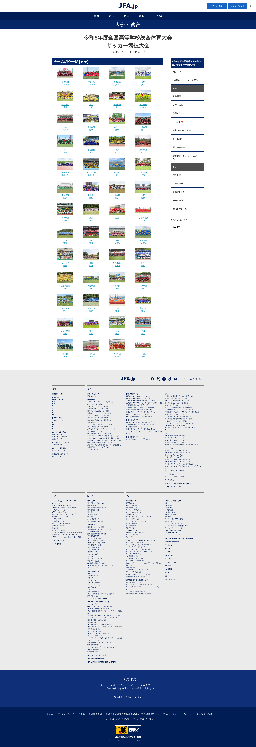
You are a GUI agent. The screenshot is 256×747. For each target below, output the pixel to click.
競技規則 (90, 516)
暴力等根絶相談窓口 (94, 649)
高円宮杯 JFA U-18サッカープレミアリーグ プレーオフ (144, 403)
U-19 (53, 406)
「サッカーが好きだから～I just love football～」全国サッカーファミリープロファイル (68, 533)
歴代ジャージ (56, 456)
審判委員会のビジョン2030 (96, 503)
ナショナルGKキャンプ (133, 512)
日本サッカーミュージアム (174, 487)
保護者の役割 (91, 622)
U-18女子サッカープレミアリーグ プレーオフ (180, 409)
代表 (97, 16)
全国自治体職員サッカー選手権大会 (99, 420)
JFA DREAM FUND (171, 532)
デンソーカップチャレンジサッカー (99, 433)
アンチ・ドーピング (94, 585)
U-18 (53, 408)
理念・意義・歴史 (93, 547)
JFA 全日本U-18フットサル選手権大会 (177, 459)
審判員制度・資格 (93, 510)
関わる (143, 16)
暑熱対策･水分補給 (93, 575)
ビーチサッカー (57, 444)
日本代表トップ (57, 394)
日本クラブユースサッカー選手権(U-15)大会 (140, 429)
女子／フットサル (58, 439)
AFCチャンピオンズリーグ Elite (97, 406)
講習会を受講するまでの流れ (97, 534)
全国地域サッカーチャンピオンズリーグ (100, 413)
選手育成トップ (131, 501)
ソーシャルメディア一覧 (192, 379)
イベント (177, 121)
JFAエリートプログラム (134, 510)
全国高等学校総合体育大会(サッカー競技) (140, 407)
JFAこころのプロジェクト (134, 554)
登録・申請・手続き (171, 514)
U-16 (53, 412)
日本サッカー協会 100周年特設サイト (177, 526)
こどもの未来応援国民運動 (134, 558)
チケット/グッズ (237, 6)
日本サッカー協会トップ (173, 501)
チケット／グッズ (170, 562)
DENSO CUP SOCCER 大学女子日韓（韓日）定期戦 (104, 440)
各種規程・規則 (170, 512)
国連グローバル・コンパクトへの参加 (138, 574)
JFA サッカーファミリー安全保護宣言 (99, 606)
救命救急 (90, 578)
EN (251, 6)
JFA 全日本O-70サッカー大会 (175, 442)
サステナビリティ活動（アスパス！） (177, 523)
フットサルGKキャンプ (133, 519)
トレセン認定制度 (132, 505)
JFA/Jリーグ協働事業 (133, 534)
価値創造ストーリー (171, 521)
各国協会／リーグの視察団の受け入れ (138, 593)
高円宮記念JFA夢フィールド (135, 532)
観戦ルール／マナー (182, 130)
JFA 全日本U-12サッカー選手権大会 (138, 439)
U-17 (53, 410)
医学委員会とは (92, 596)
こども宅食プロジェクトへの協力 (137, 569)
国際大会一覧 (91, 396)
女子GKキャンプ (131, 514)
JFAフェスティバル (58, 530)
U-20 (53, 422)
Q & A (167, 573)
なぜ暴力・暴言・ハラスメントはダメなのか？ (102, 617)
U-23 (53, 401)
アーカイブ (107, 719)
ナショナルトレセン (132, 507)
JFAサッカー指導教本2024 (96, 543)
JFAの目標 (168, 507)
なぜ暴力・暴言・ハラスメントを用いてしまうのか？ (105, 615)
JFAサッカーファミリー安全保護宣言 (138, 549)
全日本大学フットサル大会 (174, 457)
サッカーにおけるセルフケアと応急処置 (100, 594)
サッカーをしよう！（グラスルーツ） (64, 501)
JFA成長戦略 (169, 510)
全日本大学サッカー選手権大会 (97, 427)
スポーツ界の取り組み (94, 631)
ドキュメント (169, 555)
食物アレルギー (92, 587)
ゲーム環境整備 (131, 526)
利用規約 (82, 714)
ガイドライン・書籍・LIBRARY (97, 598)
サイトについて (49, 714)
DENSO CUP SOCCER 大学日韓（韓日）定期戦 (103, 436)
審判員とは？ (91, 505)
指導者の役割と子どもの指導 (97, 620)
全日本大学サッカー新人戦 (96, 431)
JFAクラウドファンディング (96, 655)
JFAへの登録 (217, 6)
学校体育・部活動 (58, 525)
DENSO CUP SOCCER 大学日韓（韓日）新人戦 (103, 438)
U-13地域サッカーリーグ (134, 427)
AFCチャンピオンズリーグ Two (97, 408)
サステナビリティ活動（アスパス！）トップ (140, 540)
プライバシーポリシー (171, 714)
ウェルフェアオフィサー (95, 636)
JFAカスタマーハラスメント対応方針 (198, 714)
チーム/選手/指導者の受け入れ (136, 591)
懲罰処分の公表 (92, 651)
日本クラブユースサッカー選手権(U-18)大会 (140, 412)
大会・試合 (128, 24)
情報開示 (168, 516)
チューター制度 (92, 554)
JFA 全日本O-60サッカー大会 (175, 440)
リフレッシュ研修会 (94, 538)
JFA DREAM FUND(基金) (95, 658)
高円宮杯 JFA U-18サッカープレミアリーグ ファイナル (144, 396)
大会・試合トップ (93, 394)
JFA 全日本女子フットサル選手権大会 (177, 452)
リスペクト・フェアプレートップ (98, 602)
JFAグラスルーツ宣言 (59, 503)
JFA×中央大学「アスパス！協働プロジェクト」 (141, 551)
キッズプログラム (58, 521)
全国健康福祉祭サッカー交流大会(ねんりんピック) (181, 444)
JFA (127, 496)
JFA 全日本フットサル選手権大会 (176, 450)
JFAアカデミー (131, 528)
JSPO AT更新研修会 (94, 582)
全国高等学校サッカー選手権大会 (137, 405)
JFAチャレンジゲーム (59, 512)
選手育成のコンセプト (133, 503)
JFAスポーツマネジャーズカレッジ (137, 560)
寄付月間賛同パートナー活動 (135, 576)
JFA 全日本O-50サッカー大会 (175, 438)
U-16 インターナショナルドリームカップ (139, 416)
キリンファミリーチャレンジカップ (64, 514)
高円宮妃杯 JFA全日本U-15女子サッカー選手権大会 (182, 412)
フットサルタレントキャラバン (136, 521)
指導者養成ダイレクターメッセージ (99, 529)
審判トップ (91, 501)
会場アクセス (179, 113)
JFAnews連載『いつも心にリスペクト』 (100, 624)
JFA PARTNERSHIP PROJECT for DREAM (101, 662)
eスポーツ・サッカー (59, 450)
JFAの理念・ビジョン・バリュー (128, 697)
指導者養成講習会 (93, 536)
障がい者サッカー (58, 528)
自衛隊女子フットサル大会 (174, 455)
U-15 (53, 414)
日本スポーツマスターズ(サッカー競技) (100, 424)
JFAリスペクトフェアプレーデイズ (99, 633)
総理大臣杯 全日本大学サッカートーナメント (102, 429)
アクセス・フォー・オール (173, 528)
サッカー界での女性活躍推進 (135, 547)
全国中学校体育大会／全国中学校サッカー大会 (141, 424)
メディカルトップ (93, 571)
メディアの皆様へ (123, 719)
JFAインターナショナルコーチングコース (101, 565)
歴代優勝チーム (180, 147)
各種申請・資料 (92, 552)
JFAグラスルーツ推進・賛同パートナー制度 (66, 537)
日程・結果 (178, 104)
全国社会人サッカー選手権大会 (97, 417)
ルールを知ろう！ (171, 480)
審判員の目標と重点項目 (95, 521)
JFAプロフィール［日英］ (173, 534)
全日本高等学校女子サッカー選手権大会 (178, 416)
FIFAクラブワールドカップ (96, 449)
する (127, 16)
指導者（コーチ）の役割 (95, 527)
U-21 (53, 404)
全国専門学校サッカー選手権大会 (98, 447)
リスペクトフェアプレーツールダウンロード (102, 647)
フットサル (168, 548)
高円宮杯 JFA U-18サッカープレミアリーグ (140, 398)
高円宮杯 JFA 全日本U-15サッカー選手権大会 (141, 422)
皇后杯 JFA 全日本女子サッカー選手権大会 (179, 396)
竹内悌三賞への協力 (132, 556)
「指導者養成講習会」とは (96, 531)
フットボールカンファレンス (97, 540)
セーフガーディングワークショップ (99, 642)
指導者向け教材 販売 (94, 545)
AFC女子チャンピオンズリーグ (175, 425)
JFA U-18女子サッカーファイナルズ (177, 405)
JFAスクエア (56, 519)
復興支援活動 (130, 567)
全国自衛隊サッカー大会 (95, 422)
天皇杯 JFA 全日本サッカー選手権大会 (100, 402)
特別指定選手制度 (132, 523)
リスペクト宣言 (92, 604)
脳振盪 (89, 573)
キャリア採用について (142, 719)
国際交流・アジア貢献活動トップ (137, 580)
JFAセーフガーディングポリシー (98, 608)
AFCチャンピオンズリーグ (96, 404)
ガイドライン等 (92, 567)
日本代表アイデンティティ (61, 454)
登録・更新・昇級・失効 (95, 549)
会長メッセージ (170, 503)
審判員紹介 (91, 512)
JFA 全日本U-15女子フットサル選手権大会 (179, 464)
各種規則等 (168, 569)
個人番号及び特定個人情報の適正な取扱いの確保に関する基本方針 (132, 714)
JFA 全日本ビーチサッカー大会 (175, 476)
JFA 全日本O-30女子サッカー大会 (176, 398)
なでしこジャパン (58, 420)
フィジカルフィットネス (95, 558)
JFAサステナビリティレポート (136, 572)
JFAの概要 (168, 505)
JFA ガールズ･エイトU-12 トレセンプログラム (141, 516)
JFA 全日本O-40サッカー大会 (175, 435)
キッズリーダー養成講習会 (61, 523)
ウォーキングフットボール (61, 516)
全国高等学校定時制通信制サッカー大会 (139, 409)
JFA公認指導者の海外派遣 (96, 563)
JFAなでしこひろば (58, 510)
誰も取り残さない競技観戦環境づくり (138, 545)
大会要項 (177, 96)
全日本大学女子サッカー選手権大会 (177, 403)
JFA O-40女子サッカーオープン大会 (177, 400)
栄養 (88, 589)
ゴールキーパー (92, 556)
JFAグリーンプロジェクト (134, 542)
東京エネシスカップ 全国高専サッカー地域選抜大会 (104, 445)
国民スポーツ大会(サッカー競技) (98, 411)
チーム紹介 (178, 138)
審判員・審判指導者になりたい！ (98, 507)
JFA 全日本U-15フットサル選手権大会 (177, 461)
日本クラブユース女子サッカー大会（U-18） (180, 423)
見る (112, 16)
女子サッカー (169, 545)
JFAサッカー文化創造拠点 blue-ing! (177, 483)
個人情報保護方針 (96, 714)
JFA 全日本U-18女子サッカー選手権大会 (178, 407)
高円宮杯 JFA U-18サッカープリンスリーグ (140, 400)
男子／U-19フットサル (59, 436)
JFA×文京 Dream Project (173, 530)
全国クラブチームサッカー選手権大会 (99, 415)
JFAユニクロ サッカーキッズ (61, 505)
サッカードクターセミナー (96, 580)
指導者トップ (91, 525)
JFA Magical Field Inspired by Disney (64, 507)
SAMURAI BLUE (57, 399)
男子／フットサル (58, 434)
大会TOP (177, 71)
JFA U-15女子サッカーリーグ (174, 414)
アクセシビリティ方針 (67, 714)
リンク (167, 576)
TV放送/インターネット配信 (185, 80)
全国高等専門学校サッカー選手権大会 (99, 442)
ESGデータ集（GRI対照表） (174, 519)
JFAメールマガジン (171, 579)
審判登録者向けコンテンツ (96, 514)
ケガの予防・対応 (93, 591)
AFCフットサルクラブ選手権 (174, 470)
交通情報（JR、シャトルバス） (185, 157)
